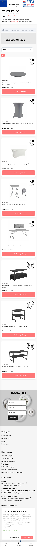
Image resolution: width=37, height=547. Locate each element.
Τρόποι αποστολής (7, 458)
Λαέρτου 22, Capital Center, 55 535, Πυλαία (15, 498)
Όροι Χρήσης (5, 464)
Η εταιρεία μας (6, 435)
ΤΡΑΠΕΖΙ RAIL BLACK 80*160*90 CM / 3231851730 (15, 366)
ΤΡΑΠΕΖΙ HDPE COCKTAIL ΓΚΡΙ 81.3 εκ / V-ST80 (13, 204)
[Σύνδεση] (9, 16)
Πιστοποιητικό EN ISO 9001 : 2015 (12, 472)
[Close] (3, 55)
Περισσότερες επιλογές (10, 530)
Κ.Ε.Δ (3, 441)
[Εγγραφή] (14, 16)
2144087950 (7, 493)
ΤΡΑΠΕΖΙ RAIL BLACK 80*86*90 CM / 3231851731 (14, 326)
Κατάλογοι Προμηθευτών (9, 469)
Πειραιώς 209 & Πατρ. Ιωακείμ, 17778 (13, 483)
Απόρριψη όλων (14, 537)
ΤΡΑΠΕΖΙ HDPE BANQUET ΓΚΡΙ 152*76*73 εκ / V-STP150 (16, 245)
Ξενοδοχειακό (15, 30)
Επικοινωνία (5, 444)
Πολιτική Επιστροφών (8, 461)
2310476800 (7, 500)
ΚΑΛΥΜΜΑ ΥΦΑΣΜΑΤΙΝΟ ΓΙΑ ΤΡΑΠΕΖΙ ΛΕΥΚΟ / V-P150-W (16, 164)
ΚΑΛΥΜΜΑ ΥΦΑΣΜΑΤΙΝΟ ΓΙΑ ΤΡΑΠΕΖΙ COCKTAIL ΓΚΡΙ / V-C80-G (17, 123)
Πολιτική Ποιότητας (7, 467)
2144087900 (7, 485)
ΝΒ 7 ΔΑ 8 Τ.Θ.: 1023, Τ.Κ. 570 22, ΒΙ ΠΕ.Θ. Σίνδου (17, 491)
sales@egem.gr (17, 493)
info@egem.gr (17, 485)
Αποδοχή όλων (27, 537)
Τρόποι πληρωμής (7, 456)
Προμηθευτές (5, 438)
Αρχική (6, 30)
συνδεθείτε (14, 21)
